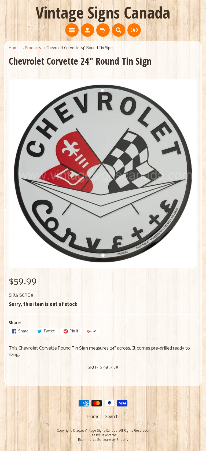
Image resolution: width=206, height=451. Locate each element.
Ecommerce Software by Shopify (103, 440)
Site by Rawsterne (103, 435)
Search (112, 416)
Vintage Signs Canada (103, 12)
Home (14, 48)
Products (33, 48)
